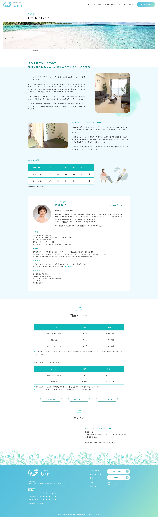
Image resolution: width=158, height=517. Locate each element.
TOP (89, 4)
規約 (109, 483)
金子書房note (69, 266)
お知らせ (131, 4)
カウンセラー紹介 (109, 4)
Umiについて (97, 4)
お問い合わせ (146, 4)
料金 (119, 4)
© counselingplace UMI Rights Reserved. (72, 514)
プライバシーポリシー (114, 485)
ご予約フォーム (107, 399)
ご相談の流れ (51, 399)
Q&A (124, 4)
